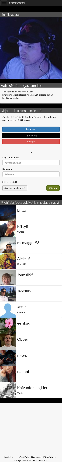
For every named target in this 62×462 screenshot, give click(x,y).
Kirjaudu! (53, 188)
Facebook (31, 129)
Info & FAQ (23, 457)
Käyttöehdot (49, 457)
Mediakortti (10, 457)
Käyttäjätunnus (10, 157)
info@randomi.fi (22, 460)
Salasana (7, 169)
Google (31, 141)
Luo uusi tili (11, 182)
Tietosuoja (36, 457)
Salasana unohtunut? (14, 188)
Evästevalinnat (40, 460)
